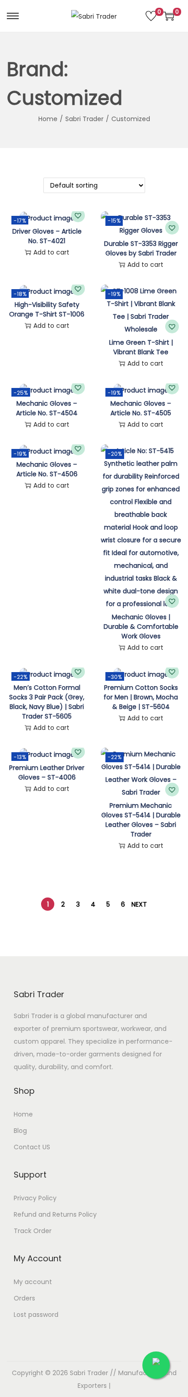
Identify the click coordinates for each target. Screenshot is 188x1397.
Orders (24, 1298)
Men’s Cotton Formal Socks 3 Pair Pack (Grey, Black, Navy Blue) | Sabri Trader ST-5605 (46, 702)
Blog (20, 1130)
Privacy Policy (35, 1198)
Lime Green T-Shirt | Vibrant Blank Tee (141, 347)
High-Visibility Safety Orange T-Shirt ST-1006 (46, 309)
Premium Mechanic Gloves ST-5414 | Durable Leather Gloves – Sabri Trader (141, 820)
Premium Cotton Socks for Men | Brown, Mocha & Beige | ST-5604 (141, 697)
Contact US (32, 1147)
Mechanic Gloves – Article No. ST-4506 (47, 469)
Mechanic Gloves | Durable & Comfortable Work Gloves (141, 626)
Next (139, 904)
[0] (151, 15)
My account (33, 1281)
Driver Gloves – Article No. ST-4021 (47, 236)
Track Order (33, 1230)
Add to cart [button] (51, 252)
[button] (78, 215)
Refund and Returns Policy (55, 1214)
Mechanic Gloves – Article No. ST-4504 (47, 408)
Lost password (36, 1314)
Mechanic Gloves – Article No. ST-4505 (140, 408)
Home (47, 118)
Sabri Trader (84, 118)
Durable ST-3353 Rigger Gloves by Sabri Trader (141, 248)
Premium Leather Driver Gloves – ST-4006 (46, 772)
